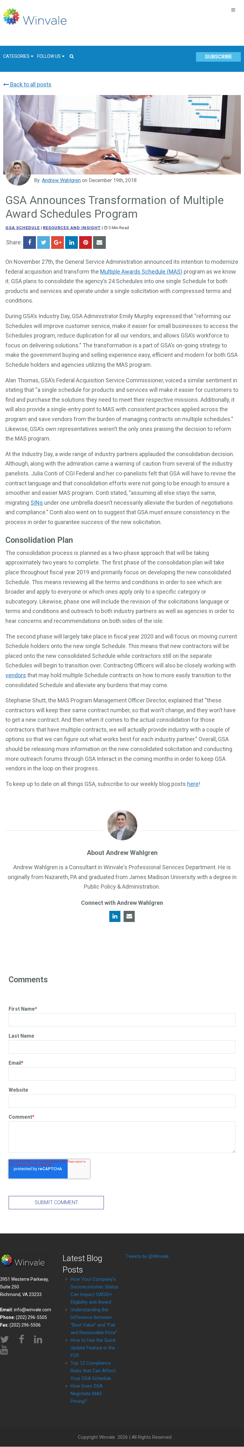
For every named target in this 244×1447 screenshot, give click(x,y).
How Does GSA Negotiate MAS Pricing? (87, 1393)
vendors (15, 675)
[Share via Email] (99, 242)
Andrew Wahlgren (61, 180)
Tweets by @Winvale (147, 1256)
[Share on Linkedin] (71, 242)
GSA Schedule (22, 227)
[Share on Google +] (57, 242)
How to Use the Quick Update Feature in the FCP (93, 1347)
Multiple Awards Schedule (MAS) (141, 271)
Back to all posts (30, 84)
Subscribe (218, 57)
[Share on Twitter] (43, 242)
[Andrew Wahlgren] (18, 173)
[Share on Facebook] (29, 242)
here (193, 784)
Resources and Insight (72, 227)
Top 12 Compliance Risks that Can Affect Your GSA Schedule (93, 1370)
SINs (36, 502)
